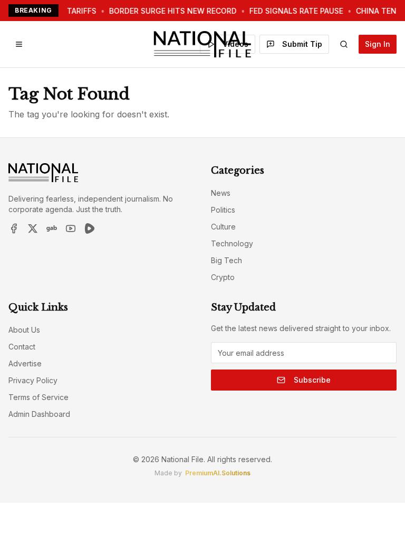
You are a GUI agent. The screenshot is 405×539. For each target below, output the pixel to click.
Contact (21, 346)
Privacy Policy (32, 380)
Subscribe (312, 379)
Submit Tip (302, 43)
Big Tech (226, 260)
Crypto (223, 277)
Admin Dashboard (39, 414)
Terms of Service (38, 397)
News (220, 192)
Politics (223, 209)
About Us (24, 329)
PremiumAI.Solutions (217, 473)
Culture (223, 226)
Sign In (377, 43)
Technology (232, 243)
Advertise (25, 363)
